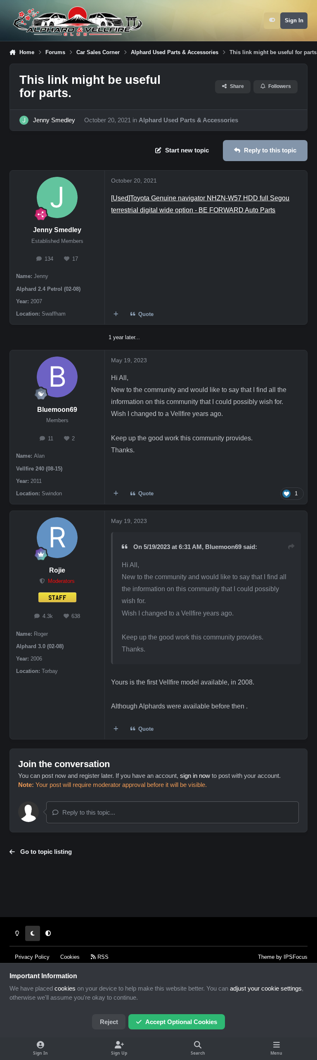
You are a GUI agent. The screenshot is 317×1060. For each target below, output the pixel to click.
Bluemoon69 (57, 409)
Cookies (70, 957)
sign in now (195, 775)
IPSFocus (296, 957)
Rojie (57, 570)
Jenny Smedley (54, 120)
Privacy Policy (32, 957)
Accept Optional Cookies (181, 1022)
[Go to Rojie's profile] (57, 537)
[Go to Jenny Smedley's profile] (23, 120)
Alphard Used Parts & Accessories (188, 120)
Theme (266, 957)
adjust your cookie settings (266, 988)
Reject (109, 1022)
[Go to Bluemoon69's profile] (57, 377)
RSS (102, 957)
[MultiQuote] (116, 314)
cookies (65, 988)
